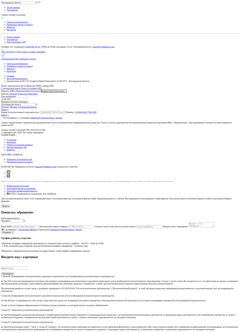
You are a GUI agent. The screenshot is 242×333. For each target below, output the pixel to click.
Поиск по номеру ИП (31, 88)
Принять (5, 206)
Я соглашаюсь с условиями (33, 118)
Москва (13, 107)
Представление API (16, 42)
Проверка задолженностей (19, 159)
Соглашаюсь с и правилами (43, 229)
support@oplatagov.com (103, 47)
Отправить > (7, 232)
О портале (12, 140)
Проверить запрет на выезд (20, 24)
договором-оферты (27, 229)
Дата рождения (8, 96)
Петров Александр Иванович (24, 94)
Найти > (5, 109)
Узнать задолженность (17, 22)
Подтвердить (7, 274)
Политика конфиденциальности (22, 191)
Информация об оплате (18, 186)
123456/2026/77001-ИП (86, 112)
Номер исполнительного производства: (20, 112)
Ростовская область (27, 107)
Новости (11, 27)
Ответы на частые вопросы (20, 145)
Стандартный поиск (10, 88)
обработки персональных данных (46, 118)
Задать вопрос (13, 7)
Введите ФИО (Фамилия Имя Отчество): (20, 91)
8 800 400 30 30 (32, 47)
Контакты (11, 29)
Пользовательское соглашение (21, 188)
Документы (12, 10)
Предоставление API (17, 147)
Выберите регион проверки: (14, 102)
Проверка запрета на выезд (20, 162)
